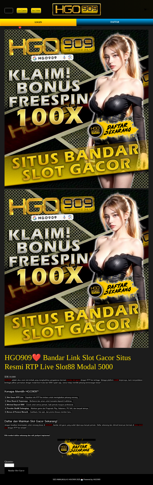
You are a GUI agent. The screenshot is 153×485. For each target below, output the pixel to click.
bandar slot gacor (73, 380)
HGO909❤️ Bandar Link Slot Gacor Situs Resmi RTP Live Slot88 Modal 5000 (46, 27)
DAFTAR (114, 22)
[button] (16, 470)
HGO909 (8, 380)
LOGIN (38, 22)
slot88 (116, 380)
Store (7, 27)
